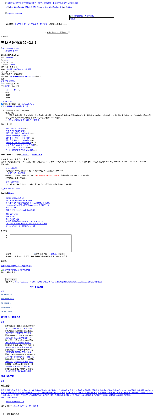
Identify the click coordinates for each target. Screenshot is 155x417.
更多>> (11, 193)
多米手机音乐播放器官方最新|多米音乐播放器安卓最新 (28, 203)
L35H (100, 282)
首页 (7, 7)
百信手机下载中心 (22, 24)
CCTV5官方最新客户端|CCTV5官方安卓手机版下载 (26, 224)
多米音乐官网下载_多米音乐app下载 (20, 226)
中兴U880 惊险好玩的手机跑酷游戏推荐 (81, 393)
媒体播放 (43, 24)
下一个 (16, 90)
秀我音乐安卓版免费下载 (61, 390)
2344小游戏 (33, 406)
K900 (58, 282)
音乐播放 (17, 69)
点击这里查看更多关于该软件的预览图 (23, 120)
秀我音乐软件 (97, 390)
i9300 (70, 282)
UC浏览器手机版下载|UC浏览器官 (19, 328)
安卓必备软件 (46, 7)
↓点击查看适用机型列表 (10, 189)
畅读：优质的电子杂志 (15, 128)
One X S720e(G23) (91, 282)
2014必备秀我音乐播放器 (134, 390)
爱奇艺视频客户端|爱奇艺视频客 (18, 371)
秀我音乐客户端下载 (26, 390)
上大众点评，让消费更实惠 (17, 147)
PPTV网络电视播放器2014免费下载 (19, 357)
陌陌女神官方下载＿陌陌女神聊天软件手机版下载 (45, 393)
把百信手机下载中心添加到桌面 (65, 3)
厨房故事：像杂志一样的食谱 (18, 133)
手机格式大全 (57, 7)
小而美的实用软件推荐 (15, 131)
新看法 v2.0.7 (11, 217)
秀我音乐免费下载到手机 (82, 390)
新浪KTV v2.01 (12, 214)
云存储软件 (148, 390)
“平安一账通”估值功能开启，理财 (19, 150)
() (7, 95)
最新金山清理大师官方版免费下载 (19, 347)
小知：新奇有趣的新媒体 (16, 136)
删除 (15, 397)
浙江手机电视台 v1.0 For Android (19, 200)
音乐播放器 (26, 69)
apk (7, 60)
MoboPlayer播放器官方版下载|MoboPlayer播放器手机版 (27, 205)
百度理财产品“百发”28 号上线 (13, 393)
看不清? (54, 254)
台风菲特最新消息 (123, 395)
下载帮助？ (25, 155)
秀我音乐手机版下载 (42, 390)
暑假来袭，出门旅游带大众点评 (18, 143)
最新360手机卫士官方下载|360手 (18, 338)
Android (13, 65)
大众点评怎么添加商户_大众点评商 (20, 145)
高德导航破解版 (109, 395)
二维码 (7, 86)
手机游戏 (21, 7)
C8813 (34, 282)
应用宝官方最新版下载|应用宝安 (18, 333)
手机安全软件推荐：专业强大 (18, 140)
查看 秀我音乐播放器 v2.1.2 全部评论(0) (16, 266)
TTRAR (16, 406)
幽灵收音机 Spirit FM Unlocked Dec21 (20, 210)
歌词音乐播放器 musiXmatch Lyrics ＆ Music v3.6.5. (26, 221)
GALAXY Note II (49, 282)
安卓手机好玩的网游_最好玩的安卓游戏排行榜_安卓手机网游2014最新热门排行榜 (70, 395)
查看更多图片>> (11, 51)
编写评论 (12, 81)
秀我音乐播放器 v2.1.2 (15, 198)
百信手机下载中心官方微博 (40, 3)
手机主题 (29, 7)
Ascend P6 (80, 282)
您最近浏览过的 (7, 397)
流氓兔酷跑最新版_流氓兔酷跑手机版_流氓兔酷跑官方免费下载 (123, 393)
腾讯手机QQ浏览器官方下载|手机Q (19, 362)
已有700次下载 (7, 101)
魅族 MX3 (64, 282)
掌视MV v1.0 (11, 208)
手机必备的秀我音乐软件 (113, 390)
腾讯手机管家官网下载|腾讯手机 (18, 366)
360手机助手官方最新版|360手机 (18, 343)
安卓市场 (23, 406)
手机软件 (13, 7)
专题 (66, 7)
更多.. (3, 291)
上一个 (9, 90)
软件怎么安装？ (37, 155)
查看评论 (4, 81)
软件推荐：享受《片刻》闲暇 (18, 138)
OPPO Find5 (19, 282)
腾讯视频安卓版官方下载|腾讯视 (18, 352)
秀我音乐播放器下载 (9, 390)
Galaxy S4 (28, 282)
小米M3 (39, 282)
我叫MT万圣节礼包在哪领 (26, 395)
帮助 (70, 7)
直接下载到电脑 (12, 182)
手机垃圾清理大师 (27, 104)
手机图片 (36, 7)
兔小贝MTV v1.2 (12, 219)
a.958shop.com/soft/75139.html (21, 76)
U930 (74, 282)
